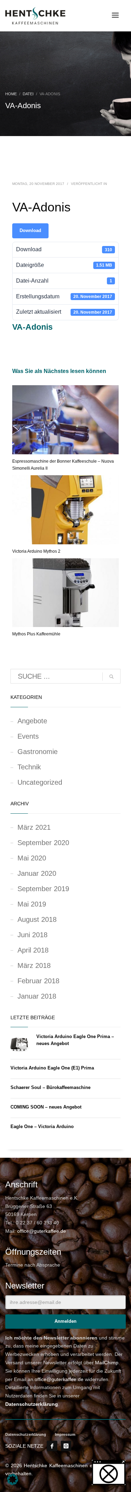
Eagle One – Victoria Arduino (42, 1126)
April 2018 (33, 950)
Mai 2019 (31, 904)
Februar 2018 (38, 981)
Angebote (32, 721)
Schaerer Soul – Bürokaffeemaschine (50, 1087)
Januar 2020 (36, 873)
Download (30, 230)
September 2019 (43, 889)
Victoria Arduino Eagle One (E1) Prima (52, 1067)
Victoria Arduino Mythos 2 (36, 551)
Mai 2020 (31, 858)
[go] (111, 676)
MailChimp (106, 1362)
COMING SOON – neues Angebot (45, 1107)
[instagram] (66, 1446)
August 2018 (37, 919)
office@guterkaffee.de (41, 1231)
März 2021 (34, 827)
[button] (12, 1479)
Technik (29, 767)
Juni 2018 (32, 935)
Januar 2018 (36, 996)
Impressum (65, 1434)
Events (28, 736)
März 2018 (34, 965)
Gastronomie (37, 751)
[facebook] (52, 1446)
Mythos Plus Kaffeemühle (36, 634)
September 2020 (43, 842)
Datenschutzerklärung (31, 1404)
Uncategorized (39, 782)
